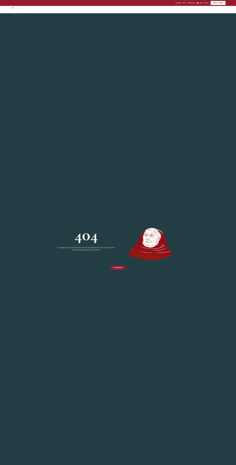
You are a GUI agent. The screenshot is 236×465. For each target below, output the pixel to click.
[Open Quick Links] (225, 9)
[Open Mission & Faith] (212, 9)
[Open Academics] (173, 9)
